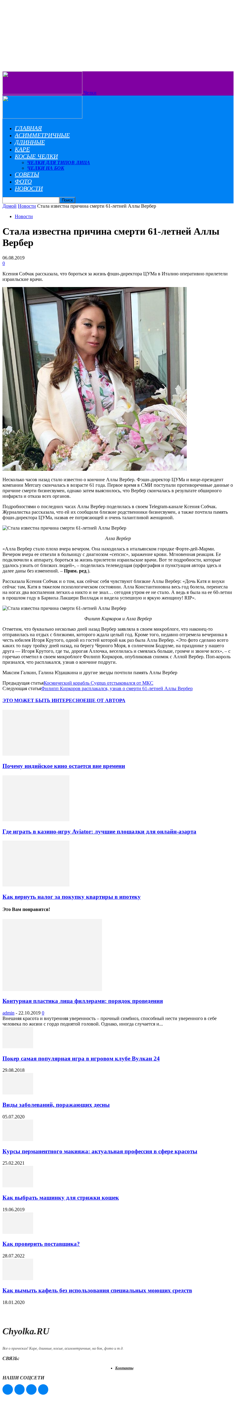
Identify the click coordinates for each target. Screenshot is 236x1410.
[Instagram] (19, 1389)
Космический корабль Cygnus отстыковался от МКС (98, 683)
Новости (29, 188)
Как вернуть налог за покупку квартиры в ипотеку (71, 897)
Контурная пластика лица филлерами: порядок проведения (82, 1001)
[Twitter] (31, 1389)
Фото (23, 181)
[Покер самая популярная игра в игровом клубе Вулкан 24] (17, 1046)
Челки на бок (45, 168)
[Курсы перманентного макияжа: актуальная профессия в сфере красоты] (17, 1139)
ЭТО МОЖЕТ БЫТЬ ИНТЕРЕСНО (42, 700)
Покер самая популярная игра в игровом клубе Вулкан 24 (81, 1058)
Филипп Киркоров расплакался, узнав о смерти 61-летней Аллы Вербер (117, 688)
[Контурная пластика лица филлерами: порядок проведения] (52, 989)
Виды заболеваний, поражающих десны (56, 1105)
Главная (28, 128)
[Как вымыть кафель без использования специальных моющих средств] (17, 1278)
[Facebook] (7, 1389)
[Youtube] (43, 1389)
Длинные (30, 142)
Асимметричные (42, 135)
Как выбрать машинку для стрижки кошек (60, 1197)
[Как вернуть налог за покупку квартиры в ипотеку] (35, 884)
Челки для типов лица (58, 162)
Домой (9, 206)
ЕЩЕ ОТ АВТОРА (104, 700)
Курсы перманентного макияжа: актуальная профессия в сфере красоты (99, 1151)
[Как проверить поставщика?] (17, 1232)
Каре (22, 149)
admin (8, 1012)
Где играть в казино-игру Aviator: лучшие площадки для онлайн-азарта (99, 831)
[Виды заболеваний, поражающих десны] (17, 1092)
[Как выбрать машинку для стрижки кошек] (17, 1185)
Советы (27, 174)
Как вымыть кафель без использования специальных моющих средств (97, 1290)
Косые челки (36, 156)
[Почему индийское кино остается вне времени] (35, 754)
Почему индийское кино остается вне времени (63, 766)
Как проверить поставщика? (41, 1244)
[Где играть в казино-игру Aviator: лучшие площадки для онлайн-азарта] (35, 819)
